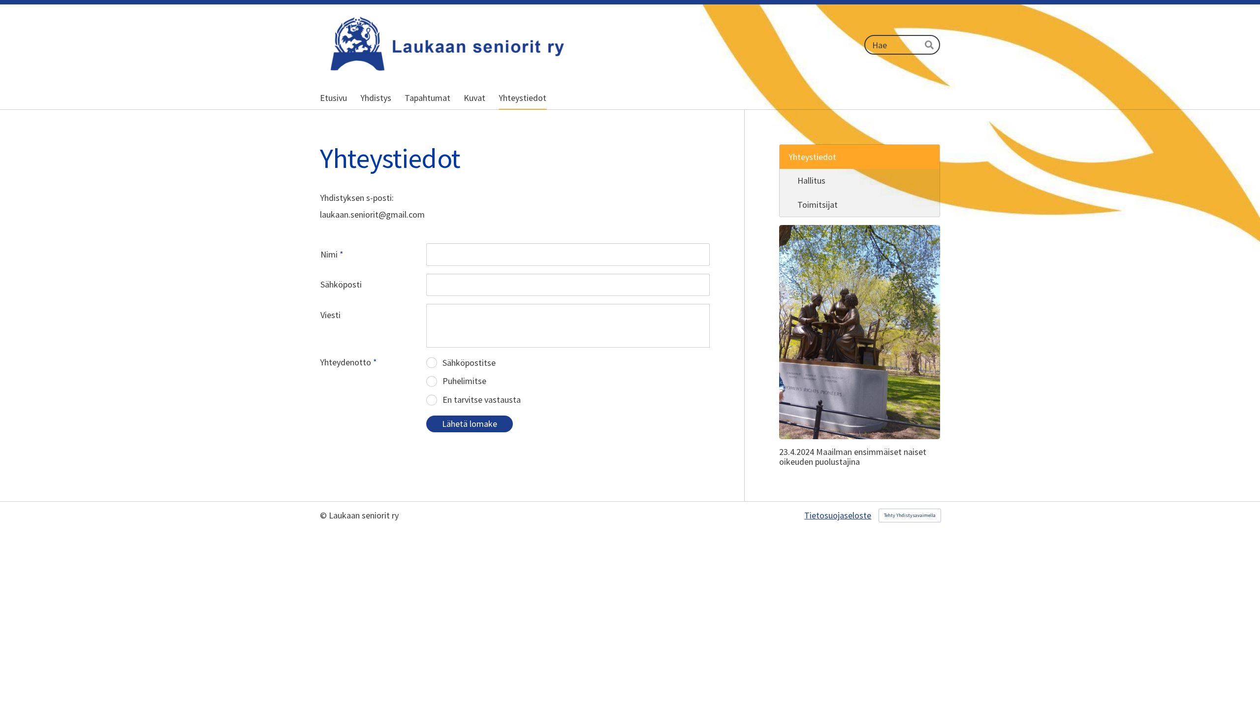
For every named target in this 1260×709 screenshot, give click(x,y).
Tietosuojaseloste (837, 515)
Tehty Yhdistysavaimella (910, 515)
